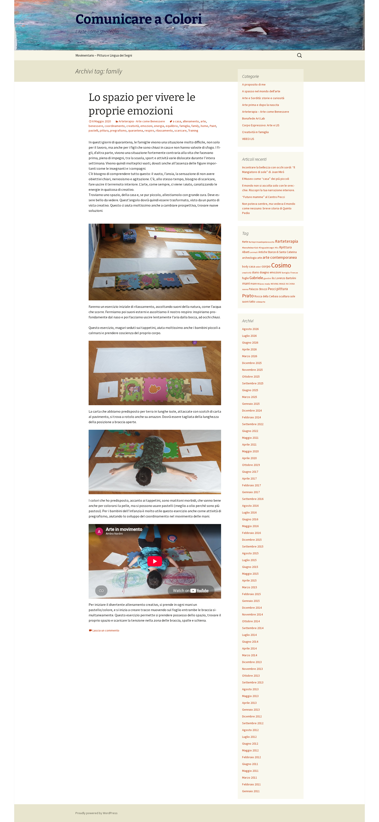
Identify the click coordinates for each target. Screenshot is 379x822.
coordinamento (115, 126)
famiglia (184, 126)
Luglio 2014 (249, 635)
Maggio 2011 (250, 771)
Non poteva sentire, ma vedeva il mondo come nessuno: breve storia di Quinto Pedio (268, 208)
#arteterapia (286, 241)
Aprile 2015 (249, 580)
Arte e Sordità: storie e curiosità (263, 98)
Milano (260, 283)
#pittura (285, 247)
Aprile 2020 (249, 458)
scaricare (180, 130)
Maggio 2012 (250, 750)
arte (203, 121)
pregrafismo (118, 130)
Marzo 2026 (249, 356)
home (204, 126)
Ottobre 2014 (251, 621)
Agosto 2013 (250, 689)
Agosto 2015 (250, 553)
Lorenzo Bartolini (285, 278)
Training (193, 130)
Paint (213, 126)
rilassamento (164, 130)
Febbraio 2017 (251, 485)
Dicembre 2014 (252, 608)
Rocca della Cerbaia (266, 296)
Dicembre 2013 (252, 662)
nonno (245, 289)
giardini (267, 278)
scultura (284, 296)
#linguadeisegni (266, 247)
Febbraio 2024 (251, 417)
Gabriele (256, 277)
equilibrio (172, 126)
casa (252, 266)
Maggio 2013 (250, 696)
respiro (149, 130)
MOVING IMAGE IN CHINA (283, 283)
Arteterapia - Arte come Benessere (142, 121)
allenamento (191, 121)
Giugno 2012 (250, 743)
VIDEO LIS (248, 139)
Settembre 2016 (252, 499)
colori (258, 266)
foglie (245, 278)
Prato (248, 295)
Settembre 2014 (252, 628)
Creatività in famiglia (255, 132)
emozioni (146, 126)
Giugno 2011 (250, 764)
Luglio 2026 (249, 336)
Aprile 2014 (249, 648)
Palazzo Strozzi (258, 289)
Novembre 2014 (252, 614)
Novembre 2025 (252, 370)
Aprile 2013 (249, 703)
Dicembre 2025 (252, 363)
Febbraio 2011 (251, 784)
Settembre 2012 (252, 723)
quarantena (135, 130)
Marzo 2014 (249, 655)
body (245, 266)
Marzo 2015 (249, 587)
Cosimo (281, 265)
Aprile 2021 (249, 444)
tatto (252, 301)
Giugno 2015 (250, 567)
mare (253, 283)
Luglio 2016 (249, 512)
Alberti (246, 252)
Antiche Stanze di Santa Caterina (277, 252)
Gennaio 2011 (251, 791)
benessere (96, 126)
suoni (245, 301)
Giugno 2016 (250, 519)
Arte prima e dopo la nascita (260, 105)
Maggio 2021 (250, 438)
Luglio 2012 (249, 737)
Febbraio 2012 (251, 757)
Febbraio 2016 (251, 533)
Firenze (294, 272)
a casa (177, 121)
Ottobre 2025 (251, 376)
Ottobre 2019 (251, 465)
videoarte (260, 301)
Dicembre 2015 (252, 540)
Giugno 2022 (250, 431)
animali (254, 252)
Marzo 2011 (249, 777)
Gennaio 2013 (251, 709)
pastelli (93, 130)
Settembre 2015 (252, 546)
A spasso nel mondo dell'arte (261, 91)
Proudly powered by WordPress (96, 813)
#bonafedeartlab (250, 247)
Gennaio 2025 (251, 404)
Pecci (272, 289)
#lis (277, 247)
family (195, 126)
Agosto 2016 (250, 506)
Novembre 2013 (252, 669)
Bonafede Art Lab (253, 118)
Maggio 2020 (250, 451)
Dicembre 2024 (252, 410)
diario (255, 272)
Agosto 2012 (250, 730)
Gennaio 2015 (251, 601)
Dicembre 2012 (252, 716)
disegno (264, 272)
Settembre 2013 (252, 682)
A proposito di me (254, 84)
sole (292, 296)
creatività (132, 126)
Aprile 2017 (249, 478)
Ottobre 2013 (251, 676)
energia (159, 126)
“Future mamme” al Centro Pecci (263, 197)
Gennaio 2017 (251, 492)
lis (273, 278)
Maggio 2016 (250, 526)
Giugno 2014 (250, 642)
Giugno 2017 (250, 472)
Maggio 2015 (250, 574)
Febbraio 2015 (251, 594)
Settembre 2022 (252, 424)
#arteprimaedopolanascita (261, 242)
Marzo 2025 (249, 397)
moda (267, 283)
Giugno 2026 (250, 342)
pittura (104, 130)
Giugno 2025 (250, 390)
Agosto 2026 (250, 329)
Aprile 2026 (249, 349)
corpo (266, 266)
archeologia (249, 258)
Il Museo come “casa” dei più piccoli (265, 179)
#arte (245, 242)
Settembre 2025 (252, 383)
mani (246, 283)
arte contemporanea (280, 257)
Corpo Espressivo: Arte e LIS (260, 125)
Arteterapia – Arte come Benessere (265, 112)
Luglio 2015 (249, 560)
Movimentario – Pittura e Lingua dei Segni (103, 55)
